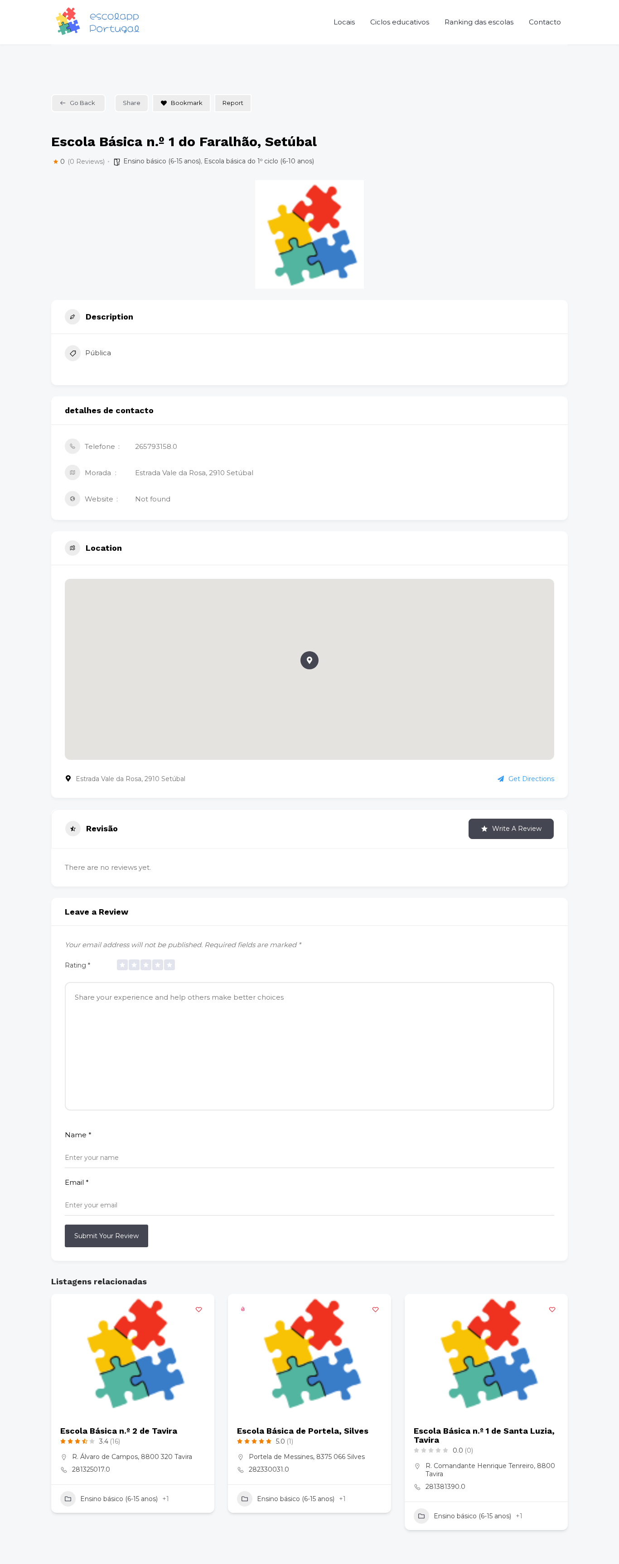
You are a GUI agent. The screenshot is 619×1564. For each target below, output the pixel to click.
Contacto (545, 22)
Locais (344, 22)
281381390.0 (445, 1487)
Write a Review (517, 829)
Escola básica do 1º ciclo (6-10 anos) (259, 161)
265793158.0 (156, 446)
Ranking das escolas (479, 22)
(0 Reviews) (86, 161)
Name (78, 1134)
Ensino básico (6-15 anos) (162, 161)
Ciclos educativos (399, 22)
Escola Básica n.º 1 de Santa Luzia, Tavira (484, 1435)
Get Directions (531, 779)
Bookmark (187, 102)
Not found (152, 499)
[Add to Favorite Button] (198, 1309)
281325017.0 (91, 1469)
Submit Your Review (106, 1236)
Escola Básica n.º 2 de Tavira (118, 1430)
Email (77, 1182)
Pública (98, 352)
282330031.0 (269, 1469)
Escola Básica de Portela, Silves (302, 1430)
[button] (309, 660)
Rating (77, 965)
